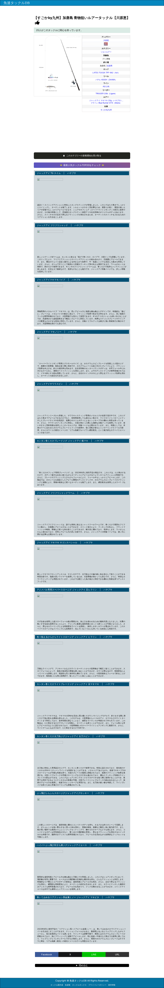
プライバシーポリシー (97, 985)
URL (117, 954)
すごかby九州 (106, 110)
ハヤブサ (71, 173)
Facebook (46, 954)
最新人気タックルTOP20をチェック (82, 165)
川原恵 (106, 40)
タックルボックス (79, 985)
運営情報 (111, 985)
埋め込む (83, 965)
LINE (93, 954)
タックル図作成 (56, 985)
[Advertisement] (82, 131)
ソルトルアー (106, 52)
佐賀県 (109, 66)
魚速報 (67, 985)
